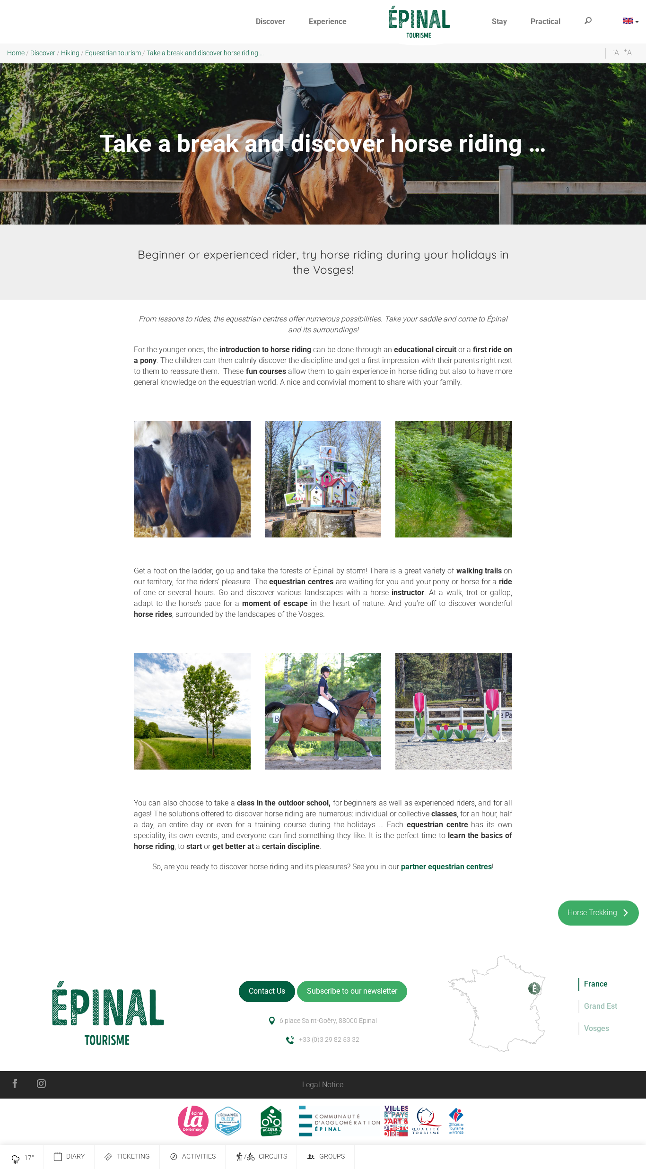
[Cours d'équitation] (323, 711)
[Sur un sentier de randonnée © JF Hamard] (453, 479)
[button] (270, 22)
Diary (75, 1156)
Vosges (596, 1028)
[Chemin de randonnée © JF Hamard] (192, 711)
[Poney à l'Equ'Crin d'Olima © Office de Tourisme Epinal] (192, 479)
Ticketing (133, 1156)
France (596, 983)
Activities (199, 1156)
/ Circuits (265, 1156)
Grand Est (600, 1006)
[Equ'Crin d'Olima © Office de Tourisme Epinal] (453, 711)
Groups (332, 1156)
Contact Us (267, 991)
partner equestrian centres (446, 866)
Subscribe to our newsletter (352, 991)
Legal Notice (322, 1084)
